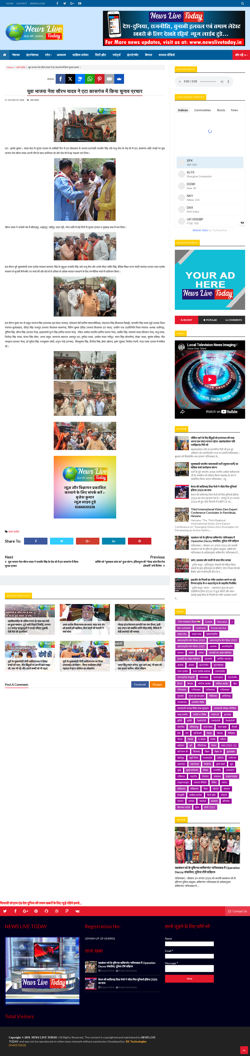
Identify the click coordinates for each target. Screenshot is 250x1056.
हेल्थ (197, 807)
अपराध (180, 652)
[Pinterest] (99, 79)
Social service (218, 627)
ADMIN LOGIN (37, 3)
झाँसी (179, 720)
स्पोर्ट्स (224, 794)
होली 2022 (209, 807)
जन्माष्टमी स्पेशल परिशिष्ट (225, 708)
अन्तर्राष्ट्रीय (227, 646)
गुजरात (180, 695)
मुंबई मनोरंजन (192, 770)
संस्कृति (180, 794)
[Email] (109, 79)
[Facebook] (60, 79)
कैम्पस (190, 683)
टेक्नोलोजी (230, 720)
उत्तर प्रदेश (20, 67)
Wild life (182, 634)
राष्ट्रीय (193, 776)
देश (178, 733)
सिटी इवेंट (211, 794)
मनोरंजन (232, 757)
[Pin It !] (139, 541)
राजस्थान (230, 770)
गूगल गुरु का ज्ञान (196, 695)
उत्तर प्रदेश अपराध (201, 671)
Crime (208, 621)
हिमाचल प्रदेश (183, 807)
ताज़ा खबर (207, 726)
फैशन (213, 745)
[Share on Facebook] (35, 541)
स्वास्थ (191, 801)
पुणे (190, 745)
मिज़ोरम (207, 764)
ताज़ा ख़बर (222, 726)
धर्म (186, 733)
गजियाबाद (181, 689)
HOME (9, 3)
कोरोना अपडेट (204, 683)
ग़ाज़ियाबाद (224, 689)
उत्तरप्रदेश (220, 671)
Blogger (157, 684)
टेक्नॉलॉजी (201, 720)
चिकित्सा (213, 695)
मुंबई (179, 770)
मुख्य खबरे (220, 764)
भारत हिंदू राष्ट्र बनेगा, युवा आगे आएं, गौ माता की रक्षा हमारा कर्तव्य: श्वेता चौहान (140, 666)
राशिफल (181, 776)
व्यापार (224, 782)
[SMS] (80, 79)
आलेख (180, 664)
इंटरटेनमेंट (204, 664)
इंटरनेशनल (218, 664)
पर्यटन (223, 739)
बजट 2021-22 (229, 745)
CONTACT (21, 3)
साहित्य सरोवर (195, 794)
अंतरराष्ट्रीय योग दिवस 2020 (191, 640)
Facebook (140, 684)
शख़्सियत (194, 788)
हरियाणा (226, 801)
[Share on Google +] (87, 541)
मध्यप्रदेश (207, 757)
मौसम (205, 770)
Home (10, 67)
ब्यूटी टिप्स (193, 757)
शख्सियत (181, 788)
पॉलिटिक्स (201, 745)
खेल (235, 683)
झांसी (189, 720)
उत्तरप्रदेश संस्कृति (186, 677)
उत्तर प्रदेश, (34, 100)
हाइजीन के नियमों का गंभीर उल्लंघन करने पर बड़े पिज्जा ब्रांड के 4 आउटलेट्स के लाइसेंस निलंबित (213, 581)
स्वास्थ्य (202, 801)
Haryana (222, 621)
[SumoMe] (119, 79)
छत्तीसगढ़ (226, 695)
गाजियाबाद (196, 689)
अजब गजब (196, 634)
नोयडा (190, 739)
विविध (214, 782)
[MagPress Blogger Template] (34, 28)
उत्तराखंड (204, 677)
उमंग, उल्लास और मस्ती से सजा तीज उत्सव (211, 560)
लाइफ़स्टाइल (183, 782)
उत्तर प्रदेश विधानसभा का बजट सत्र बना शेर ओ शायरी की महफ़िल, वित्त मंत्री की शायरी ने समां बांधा (84, 628)
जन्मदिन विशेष (198, 702)
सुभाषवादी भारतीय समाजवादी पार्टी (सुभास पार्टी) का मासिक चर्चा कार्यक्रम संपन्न (214, 465)
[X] (70, 79)
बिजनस (196, 751)
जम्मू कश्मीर (182, 714)
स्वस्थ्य (180, 801)
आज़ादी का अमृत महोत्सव (188, 658)
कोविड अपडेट (222, 683)
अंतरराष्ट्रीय (211, 634)
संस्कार (226, 788)
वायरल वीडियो (200, 782)
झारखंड (227, 714)
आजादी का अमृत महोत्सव (220, 652)
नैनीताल (231, 733)
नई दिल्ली (197, 733)
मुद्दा (231, 764)
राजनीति (217, 770)
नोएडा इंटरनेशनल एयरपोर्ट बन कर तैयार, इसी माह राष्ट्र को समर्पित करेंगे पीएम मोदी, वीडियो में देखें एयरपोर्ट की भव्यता (139, 628)
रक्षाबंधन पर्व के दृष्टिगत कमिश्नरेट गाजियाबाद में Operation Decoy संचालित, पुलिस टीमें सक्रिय (215, 539)
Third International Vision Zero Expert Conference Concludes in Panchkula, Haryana (214, 513)
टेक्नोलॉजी (215, 720)
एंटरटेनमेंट (232, 677)
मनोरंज (220, 757)
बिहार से (218, 751)
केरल (179, 683)
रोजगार (205, 776)
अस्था (201, 652)
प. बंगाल (201, 739)
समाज (215, 788)
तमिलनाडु (194, 726)
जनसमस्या (182, 702)
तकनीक (181, 726)
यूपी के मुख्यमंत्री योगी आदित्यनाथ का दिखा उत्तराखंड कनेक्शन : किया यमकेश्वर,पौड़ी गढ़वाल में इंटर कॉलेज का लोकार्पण (83, 665)
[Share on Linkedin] (113, 541)
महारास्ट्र (194, 764)
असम (191, 652)
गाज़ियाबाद (210, 689)
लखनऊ (217, 776)
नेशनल (220, 733)
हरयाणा (214, 801)
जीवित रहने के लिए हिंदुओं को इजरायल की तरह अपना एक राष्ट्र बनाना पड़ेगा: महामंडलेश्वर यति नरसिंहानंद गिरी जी (213, 441)
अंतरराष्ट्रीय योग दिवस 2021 (223, 640)
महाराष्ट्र (181, 764)
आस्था (191, 664)
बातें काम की (182, 751)
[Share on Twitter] (61, 541)
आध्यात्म (208, 658)
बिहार (207, 751)
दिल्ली (234, 726)
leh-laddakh (184, 627)
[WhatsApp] (90, 79)
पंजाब (213, 739)
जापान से (215, 714)
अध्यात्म (213, 646)
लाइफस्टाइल (231, 776)
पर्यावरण (180, 745)
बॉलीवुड (180, 757)
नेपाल (209, 733)
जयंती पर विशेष (199, 714)
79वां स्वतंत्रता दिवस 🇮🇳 (188, 621)
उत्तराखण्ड (218, 677)
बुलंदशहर (231, 751)
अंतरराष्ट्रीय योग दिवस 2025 (191, 646)
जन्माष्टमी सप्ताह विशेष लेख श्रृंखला (193, 708)
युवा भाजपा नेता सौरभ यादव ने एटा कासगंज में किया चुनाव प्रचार (85, 91)
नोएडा (180, 739)
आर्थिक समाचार (224, 658)
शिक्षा (206, 788)
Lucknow (201, 627)
